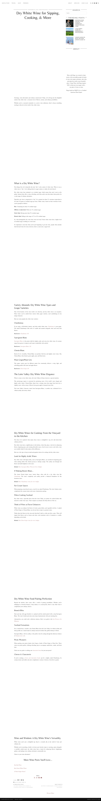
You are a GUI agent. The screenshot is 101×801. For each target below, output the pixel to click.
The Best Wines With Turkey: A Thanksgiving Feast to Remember (23, 786)
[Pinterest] (94, 3)
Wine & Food (5, 3)
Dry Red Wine (18, 765)
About (70, 3)
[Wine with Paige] (50, 3)
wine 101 (24, 782)
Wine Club (85, 3)
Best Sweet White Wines (20, 768)
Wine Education (43, 9)
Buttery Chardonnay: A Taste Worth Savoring (51, 786)
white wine (18, 782)
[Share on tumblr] (23, 780)
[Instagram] (92, 3)
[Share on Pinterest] (22, 780)
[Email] (96, 3)
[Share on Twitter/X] (20, 780)
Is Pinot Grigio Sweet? (19, 771)
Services (76, 3)
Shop (19, 3)
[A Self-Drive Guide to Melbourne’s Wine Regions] (69, 32)
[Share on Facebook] (18, 780)
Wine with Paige (8, 799)
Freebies (25, 3)
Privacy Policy (50, 793)
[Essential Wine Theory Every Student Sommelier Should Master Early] (69, 23)
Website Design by (93, 799)
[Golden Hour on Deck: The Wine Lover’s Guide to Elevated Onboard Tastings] (69, 40)
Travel (14, 3)
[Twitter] (90, 3)
